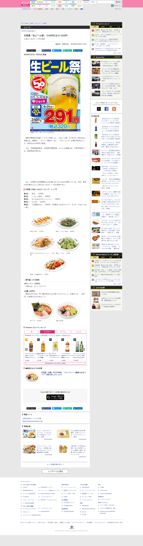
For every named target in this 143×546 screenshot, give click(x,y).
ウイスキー (47, 332)
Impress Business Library (48, 493)
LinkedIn (79, 50)
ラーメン (63, 332)
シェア (48, 50)
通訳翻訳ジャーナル (87, 493)
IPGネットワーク (103, 502)
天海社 (102, 487)
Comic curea (104, 490)
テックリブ (83, 512)
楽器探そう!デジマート (70, 490)
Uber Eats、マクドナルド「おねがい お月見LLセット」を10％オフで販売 (109, 168)
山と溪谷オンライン (69, 502)
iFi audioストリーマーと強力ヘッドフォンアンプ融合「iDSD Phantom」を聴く (110, 64)
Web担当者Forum (28, 490)
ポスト (32, 50)
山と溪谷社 (65, 500)
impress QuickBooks (106, 493)
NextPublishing (45, 511)
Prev (26, 349)
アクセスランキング (102, 24)
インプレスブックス (46, 508)
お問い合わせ (41, 522)
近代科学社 (65, 509)
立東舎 (65, 496)
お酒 (63, 9)
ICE (99, 484)
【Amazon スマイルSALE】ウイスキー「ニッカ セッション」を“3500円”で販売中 (110, 129)
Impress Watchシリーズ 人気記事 (107, 254)
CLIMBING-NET (68, 505)
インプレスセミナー (46, 496)
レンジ (79, 332)
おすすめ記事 (100, 287)
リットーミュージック (70, 487)
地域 (76, 9)
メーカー (69, 9)
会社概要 (89, 522)
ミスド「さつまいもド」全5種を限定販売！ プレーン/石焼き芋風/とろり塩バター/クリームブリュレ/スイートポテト (108, 41)
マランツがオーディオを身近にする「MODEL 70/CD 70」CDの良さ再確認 (111, 93)
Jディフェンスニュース (88, 490)
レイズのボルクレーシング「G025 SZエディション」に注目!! (111, 78)
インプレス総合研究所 (29, 493)
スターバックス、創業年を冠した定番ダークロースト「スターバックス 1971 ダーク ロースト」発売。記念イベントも (111, 196)
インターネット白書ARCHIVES (32, 515)
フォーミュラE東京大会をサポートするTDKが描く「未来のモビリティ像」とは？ (110, 86)
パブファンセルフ (105, 499)
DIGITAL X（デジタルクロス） (49, 500)
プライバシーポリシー (78, 522)
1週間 (110, 26)
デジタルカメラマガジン (30, 509)
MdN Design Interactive (88, 509)
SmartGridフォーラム (47, 487)
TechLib (84, 514)
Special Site (100, 57)
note (69, 50)
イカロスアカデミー (87, 500)
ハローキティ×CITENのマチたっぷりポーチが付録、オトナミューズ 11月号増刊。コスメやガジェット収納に (108, 281)
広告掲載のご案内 (53, 522)
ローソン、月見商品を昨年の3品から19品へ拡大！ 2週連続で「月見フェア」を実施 (110, 153)
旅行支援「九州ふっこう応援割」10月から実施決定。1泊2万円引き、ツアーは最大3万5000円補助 (108, 271)
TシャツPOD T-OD (69, 493)
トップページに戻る (55, 471)
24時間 (103, 26)
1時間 (94, 26)
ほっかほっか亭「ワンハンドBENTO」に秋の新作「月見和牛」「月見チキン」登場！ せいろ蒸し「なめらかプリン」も (111, 233)
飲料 (57, 9)
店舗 (46, 9)
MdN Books (85, 505)
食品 (52, 9)
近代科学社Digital (69, 511)
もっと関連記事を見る (54, 464)
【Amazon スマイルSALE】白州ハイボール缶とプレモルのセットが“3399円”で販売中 (110, 137)
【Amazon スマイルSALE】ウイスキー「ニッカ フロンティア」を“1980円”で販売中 (110, 121)
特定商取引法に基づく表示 (115, 522)
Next (84, 349)
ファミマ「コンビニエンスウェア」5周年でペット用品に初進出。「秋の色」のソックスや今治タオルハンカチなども (110, 217)
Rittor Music (65, 484)
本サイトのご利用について (28, 522)
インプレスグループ (99, 522)
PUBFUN (101, 496)
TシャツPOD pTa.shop (107, 505)
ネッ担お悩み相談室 (28, 503)
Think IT (25, 487)
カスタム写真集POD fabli (107, 508)
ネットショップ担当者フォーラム (50, 490)
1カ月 (118, 26)
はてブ (58, 50)
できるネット (26, 512)
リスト (38, 50)
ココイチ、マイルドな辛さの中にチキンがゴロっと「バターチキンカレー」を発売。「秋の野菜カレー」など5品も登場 (110, 225)
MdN (81, 503)
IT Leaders (26, 496)
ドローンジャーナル (28, 500)
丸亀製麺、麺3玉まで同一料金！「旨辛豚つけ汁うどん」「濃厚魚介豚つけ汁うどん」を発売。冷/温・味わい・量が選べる (107, 31)
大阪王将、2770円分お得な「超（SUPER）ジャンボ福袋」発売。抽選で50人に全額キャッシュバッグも (78, 450)
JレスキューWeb (86, 496)
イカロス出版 (83, 484)
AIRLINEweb (85, 487)
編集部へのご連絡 (65, 522)
